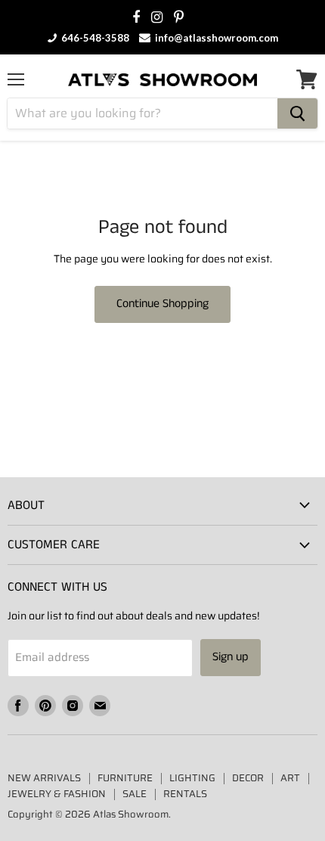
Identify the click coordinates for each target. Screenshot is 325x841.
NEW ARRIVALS (44, 778)
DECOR (248, 778)
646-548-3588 (94, 38)
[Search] (297, 113)
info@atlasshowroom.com (215, 38)
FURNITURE (125, 778)
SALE (134, 794)
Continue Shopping (162, 303)
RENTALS (185, 794)
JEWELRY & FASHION (57, 794)
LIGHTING (192, 778)
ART (290, 778)
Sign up (230, 657)
